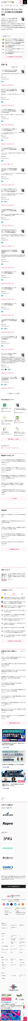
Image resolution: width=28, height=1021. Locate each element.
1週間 (13, 593)
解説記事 (2, 798)
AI (14, 5)
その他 (21, 952)
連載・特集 (21, 925)
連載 (2, 799)
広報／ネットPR (5, 949)
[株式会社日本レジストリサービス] (7, 838)
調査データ (22, 959)
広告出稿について (13, 928)
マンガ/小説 (22, 962)
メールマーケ (4, 952)
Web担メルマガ (13, 925)
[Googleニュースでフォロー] (19, 904)
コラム (12, 962)
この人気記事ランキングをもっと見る (14, 56)
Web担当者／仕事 (23, 943)
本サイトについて (8, 908)
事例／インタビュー (13, 960)
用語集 (3, 978)
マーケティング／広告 (8, 5)
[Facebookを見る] (8, 904)
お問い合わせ (7, 911)
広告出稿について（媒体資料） (20, 909)
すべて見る (14, 498)
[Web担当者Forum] (13, 896)
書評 (3, 962)
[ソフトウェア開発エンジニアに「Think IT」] (19, 996)
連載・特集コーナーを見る (13, 439)
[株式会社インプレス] (13, 987)
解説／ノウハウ (4, 959)
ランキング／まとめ (22, 965)
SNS (17, 5)
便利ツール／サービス (4, 965)
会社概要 (6, 914)
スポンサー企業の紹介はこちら (13, 886)
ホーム (2, 797)
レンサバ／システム (22, 946)
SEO (2, 5)
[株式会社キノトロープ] (7, 848)
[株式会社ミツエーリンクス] (7, 814)
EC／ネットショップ (14, 949)
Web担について (5, 927)
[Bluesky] (15, 904)
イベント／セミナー (13, 965)
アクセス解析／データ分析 (13, 939)
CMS (3, 942)
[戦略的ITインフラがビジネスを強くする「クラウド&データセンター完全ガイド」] (6, 996)
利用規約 (17, 911)
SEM (12, 952)
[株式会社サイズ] (7, 858)
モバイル (21, 949)
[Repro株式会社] (7, 824)
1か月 (22, 593)
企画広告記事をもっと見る (14, 723)
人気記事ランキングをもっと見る (14, 641)
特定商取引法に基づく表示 (20, 912)
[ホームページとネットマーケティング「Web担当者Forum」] (6, 1000)
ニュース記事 (13, 975)
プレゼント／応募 (22, 975)
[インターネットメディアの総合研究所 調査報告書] (19, 1000)
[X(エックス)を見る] (11, 904)
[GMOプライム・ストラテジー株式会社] (7, 868)
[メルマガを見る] (4, 904)
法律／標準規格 (5, 946)
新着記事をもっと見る (14, 549)
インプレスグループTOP (20, 914)
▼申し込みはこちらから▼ (6, 1009)
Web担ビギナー (5, 925)
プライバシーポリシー (8, 912)
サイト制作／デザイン (22, 939)
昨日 (5, 593)
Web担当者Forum (5, 2)
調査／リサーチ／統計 (5, 448)
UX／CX (12, 946)
